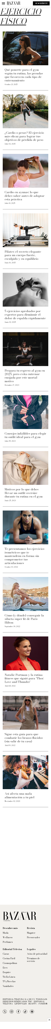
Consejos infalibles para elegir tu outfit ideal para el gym (25, 435)
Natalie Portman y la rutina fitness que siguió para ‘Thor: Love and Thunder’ (24, 678)
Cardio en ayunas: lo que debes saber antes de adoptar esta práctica (24, 196)
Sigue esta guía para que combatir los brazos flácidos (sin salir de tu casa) (24, 738)
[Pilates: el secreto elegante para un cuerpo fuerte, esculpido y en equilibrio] (25, 230)
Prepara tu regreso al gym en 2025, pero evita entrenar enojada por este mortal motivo (25, 375)
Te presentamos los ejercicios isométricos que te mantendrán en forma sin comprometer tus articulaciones (24, 555)
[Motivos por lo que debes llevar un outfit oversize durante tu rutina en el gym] (25, 468)
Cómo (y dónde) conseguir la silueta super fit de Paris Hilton (24, 619)
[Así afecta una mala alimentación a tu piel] (25, 772)
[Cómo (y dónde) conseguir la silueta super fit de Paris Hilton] (25, 594)
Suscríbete (41, 3)
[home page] (13, 3)
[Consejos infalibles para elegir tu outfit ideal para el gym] (25, 412)
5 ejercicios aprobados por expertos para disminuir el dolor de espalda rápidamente (25, 314)
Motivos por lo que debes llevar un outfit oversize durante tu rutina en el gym (24, 493)
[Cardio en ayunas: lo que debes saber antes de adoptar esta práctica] (25, 171)
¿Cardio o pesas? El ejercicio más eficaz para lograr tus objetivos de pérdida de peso (24, 136)
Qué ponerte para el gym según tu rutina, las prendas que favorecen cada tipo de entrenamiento (24, 75)
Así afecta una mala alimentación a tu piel (19, 795)
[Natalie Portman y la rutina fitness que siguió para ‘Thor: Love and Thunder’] (25, 653)
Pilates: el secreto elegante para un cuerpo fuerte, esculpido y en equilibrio (23, 255)
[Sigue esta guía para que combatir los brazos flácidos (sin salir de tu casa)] (25, 713)
